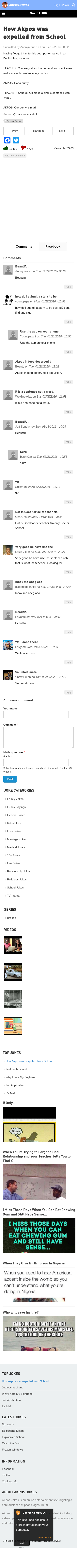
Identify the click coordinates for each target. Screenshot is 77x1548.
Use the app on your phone (39, 331)
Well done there (26, 642)
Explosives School (13, 1437)
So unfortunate (26, 672)
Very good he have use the (34, 547)
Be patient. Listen (13, 1430)
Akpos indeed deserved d (33, 361)
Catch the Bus (11, 1443)
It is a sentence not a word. (34, 391)
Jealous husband (16, 1069)
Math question (14, 752)
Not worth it (9, 1424)
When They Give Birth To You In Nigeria (34, 1263)
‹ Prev (14, 130)
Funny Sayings (16, 806)
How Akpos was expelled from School (29, 1061)
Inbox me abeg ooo (28, 582)
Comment (10, 724)
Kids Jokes (14, 823)
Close (47, 1513)
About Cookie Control (18, 1512)
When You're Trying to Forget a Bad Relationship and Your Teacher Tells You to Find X (37, 1156)
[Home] (15, 7)
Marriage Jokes (16, 839)
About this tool (44, 1537)
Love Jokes (14, 831)
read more (21, 1544)
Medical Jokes (16, 847)
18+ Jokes (13, 855)
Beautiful (21, 266)
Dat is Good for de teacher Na (36, 512)
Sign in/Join (61, 4)
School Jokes (14, 121)
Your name (10, 708)
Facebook (52, 246)
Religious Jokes (17, 879)
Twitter (6, 1475)
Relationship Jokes (19, 871)
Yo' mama (13, 895)
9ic (17, 482)
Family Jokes (15, 798)
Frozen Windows (12, 1449)
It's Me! (10, 1093)
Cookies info (9, 1481)
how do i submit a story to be (36, 296)
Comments (24, 246)
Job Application (15, 1085)
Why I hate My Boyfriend (21, 1077)
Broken (11, 917)
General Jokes (16, 815)
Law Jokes (13, 863)
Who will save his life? (20, 1312)
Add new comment (15, 155)
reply (68, 286)
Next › (63, 130)
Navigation (38, 13)
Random (38, 130)
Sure (23, 452)
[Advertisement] (38, 200)
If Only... (9, 1103)
